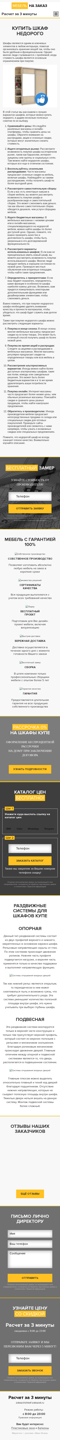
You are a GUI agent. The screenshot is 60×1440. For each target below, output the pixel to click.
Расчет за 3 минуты (30, 1325)
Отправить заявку (30, 508)
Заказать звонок (30, 1370)
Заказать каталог (30, 860)
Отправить (30, 1278)
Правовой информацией (36, 520)
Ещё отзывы (30, 1193)
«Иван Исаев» (41, 1433)
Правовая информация (30, 1417)
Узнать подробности (30, 769)
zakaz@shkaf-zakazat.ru (30, 1402)
